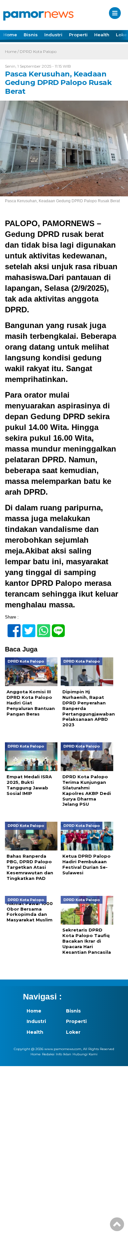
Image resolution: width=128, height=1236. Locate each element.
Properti (78, 34)
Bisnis (31, 34)
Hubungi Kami (85, 1054)
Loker (73, 1032)
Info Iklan (63, 1054)
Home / (12, 51)
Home (10, 34)
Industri (53, 34)
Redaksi (48, 1054)
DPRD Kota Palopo (38, 51)
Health (101, 34)
